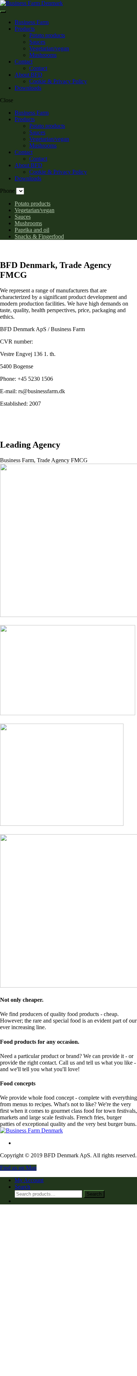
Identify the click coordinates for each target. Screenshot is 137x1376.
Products (25, 29)
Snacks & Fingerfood (39, 236)
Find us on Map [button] (18, 1168)
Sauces (37, 42)
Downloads (28, 88)
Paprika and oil (32, 230)
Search (94, 1194)
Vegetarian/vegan (49, 48)
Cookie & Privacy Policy (58, 81)
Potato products (47, 35)
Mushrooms (43, 55)
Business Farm (32, 22)
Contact (24, 61)
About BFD (28, 75)
